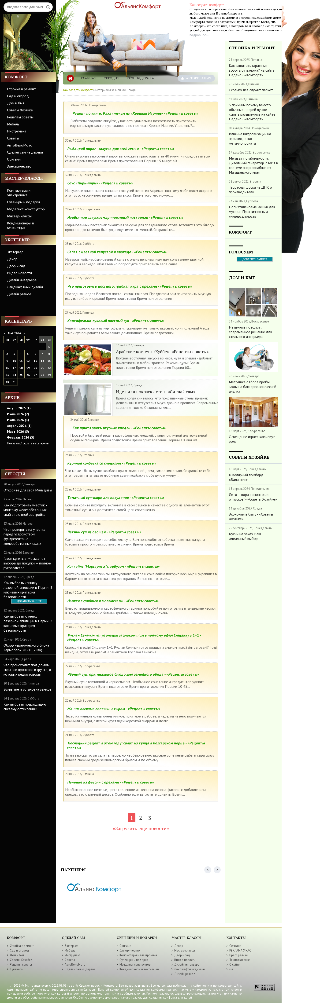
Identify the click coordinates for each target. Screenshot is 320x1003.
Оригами (14, 159)
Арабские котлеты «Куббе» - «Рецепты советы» (162, 351)
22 (49, 368)
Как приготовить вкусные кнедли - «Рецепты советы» (119, 427)
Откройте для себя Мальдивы (28, 490)
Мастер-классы (19, 216)
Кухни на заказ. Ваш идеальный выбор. (245, 536)
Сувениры (16, 969)
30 (7, 382)
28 (42, 375)
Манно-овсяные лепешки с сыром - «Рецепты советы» (114, 708)
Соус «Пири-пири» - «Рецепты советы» (100, 183)
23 (7, 375)
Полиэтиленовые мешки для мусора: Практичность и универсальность (252, 212)
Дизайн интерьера (22, 280)
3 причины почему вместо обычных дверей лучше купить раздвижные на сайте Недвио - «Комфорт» (252, 111)
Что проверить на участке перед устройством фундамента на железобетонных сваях (24, 536)
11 (21, 360)
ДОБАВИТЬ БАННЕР (29, 601)
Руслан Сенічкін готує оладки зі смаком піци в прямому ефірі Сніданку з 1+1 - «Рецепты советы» (134, 637)
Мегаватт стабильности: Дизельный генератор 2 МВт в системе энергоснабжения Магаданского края (253, 165)
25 (21, 375)
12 (28, 360)
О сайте (234, 964)
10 (14, 360)
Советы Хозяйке (20, 110)
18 (21, 368)
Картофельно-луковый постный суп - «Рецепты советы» (116, 320)
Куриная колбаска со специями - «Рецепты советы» (112, 463)
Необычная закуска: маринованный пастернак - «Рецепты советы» (125, 217)
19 (28, 368)
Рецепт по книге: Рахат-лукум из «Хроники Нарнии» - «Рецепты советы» (135, 113)
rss (231, 969)
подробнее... (199, 35)
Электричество (19, 166)
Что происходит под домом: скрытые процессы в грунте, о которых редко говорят (27, 670)
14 (42, 360)
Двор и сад (16, 266)
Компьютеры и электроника (18, 192)
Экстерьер (15, 251)
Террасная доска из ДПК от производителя (251, 189)
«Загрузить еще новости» (141, 828)
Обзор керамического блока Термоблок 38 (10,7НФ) (26, 647)
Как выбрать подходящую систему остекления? (25, 706)
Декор (12, 258)
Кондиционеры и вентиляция (20, 225)
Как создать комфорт (78, 90)
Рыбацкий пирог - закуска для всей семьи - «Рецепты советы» (121, 148)
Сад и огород (18, 96)
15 (49, 360)
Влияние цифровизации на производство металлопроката (250, 139)
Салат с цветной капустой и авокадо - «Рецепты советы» (117, 251)
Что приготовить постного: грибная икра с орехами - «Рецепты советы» (130, 286)
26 (28, 375)
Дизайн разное (19, 294)
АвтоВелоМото (19, 145)
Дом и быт (15, 103)
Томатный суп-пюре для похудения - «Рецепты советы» (115, 497)
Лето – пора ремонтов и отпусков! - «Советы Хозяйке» (253, 497)
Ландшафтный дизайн (25, 287)
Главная (89, 78)
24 (14, 375)
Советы (13, 138)
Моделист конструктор (26, 209)
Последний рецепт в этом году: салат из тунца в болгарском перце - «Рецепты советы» (136, 745)
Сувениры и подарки (23, 202)
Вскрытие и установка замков (28, 689)
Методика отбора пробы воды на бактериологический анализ (252, 387)
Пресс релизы (238, 955)
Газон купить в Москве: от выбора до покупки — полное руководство (27, 563)
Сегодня (111, 78)
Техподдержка (140, 78)
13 (35, 360)
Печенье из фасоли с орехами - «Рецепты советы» (111, 782)
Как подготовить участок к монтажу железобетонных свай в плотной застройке (25, 510)
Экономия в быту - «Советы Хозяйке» (251, 516)
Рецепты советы (20, 117)
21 (42, 368)
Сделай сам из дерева (25, 152)
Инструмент (16, 131)
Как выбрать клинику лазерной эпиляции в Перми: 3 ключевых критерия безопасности (28, 589)
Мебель (13, 124)
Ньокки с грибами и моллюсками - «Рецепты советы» (113, 600)
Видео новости (19, 273)
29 (49, 375)
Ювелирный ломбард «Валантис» (246, 477)
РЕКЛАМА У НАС (240, 950)
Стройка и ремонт (21, 89)
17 (14, 368)
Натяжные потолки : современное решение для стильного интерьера (250, 332)
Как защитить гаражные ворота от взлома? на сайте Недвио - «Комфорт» (252, 70)
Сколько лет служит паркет (251, 90)
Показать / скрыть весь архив (28, 443)
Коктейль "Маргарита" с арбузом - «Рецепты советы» (113, 566)
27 (35, 375)
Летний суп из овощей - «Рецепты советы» (104, 532)
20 (35, 368)
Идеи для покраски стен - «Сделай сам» (155, 391)
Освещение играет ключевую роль (252, 439)
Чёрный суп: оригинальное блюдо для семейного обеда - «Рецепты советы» (133, 674)
